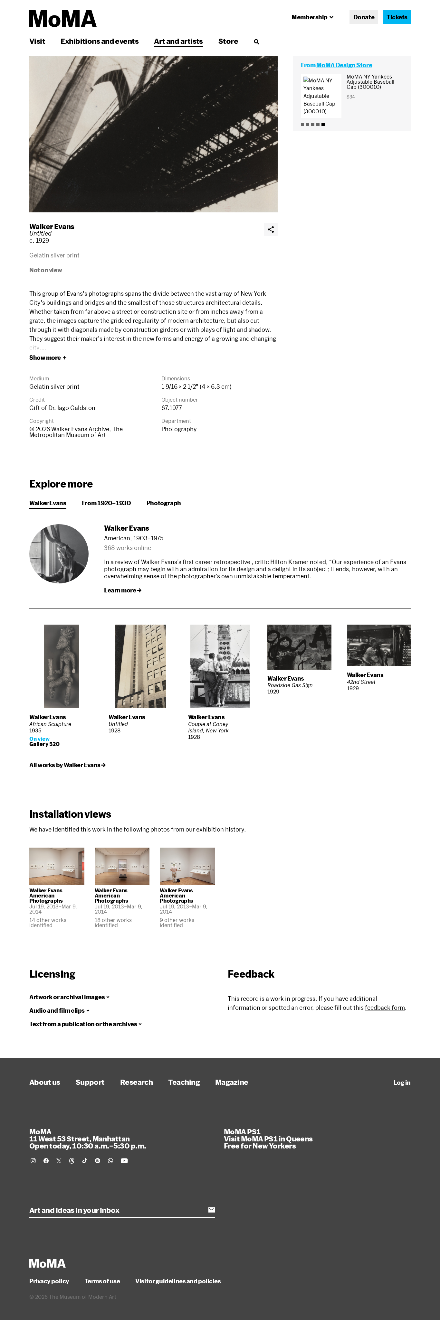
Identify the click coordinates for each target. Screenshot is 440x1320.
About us (44, 1082)
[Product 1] (302, 124)
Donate (363, 17)
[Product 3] (312, 124)
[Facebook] (46, 1161)
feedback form (385, 1007)
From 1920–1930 (106, 503)
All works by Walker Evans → (67, 765)
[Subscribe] (211, 1210)
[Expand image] (153, 134)
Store (228, 41)
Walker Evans (51, 226)
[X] (59, 1161)
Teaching (184, 1082)
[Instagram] (33, 1161)
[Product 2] (307, 124)
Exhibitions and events (100, 40)
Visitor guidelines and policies (178, 1281)
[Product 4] (318, 124)
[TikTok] (85, 1161)
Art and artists (178, 40)
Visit (37, 40)
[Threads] (72, 1161)
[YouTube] (124, 1161)
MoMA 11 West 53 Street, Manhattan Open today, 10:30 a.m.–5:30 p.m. (87, 1138)
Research (136, 1082)
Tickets (397, 17)
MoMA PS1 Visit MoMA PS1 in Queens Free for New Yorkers (268, 1138)
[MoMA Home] (63, 18)
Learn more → (122, 590)
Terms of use (102, 1281)
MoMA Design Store (344, 65)
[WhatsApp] (110, 1161)
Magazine (231, 1082)
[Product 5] (323, 124)
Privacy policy (49, 1281)
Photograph (164, 503)
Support (90, 1082)
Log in (402, 1082)
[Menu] (256, 41)
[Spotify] (97, 1161)
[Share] (271, 229)
